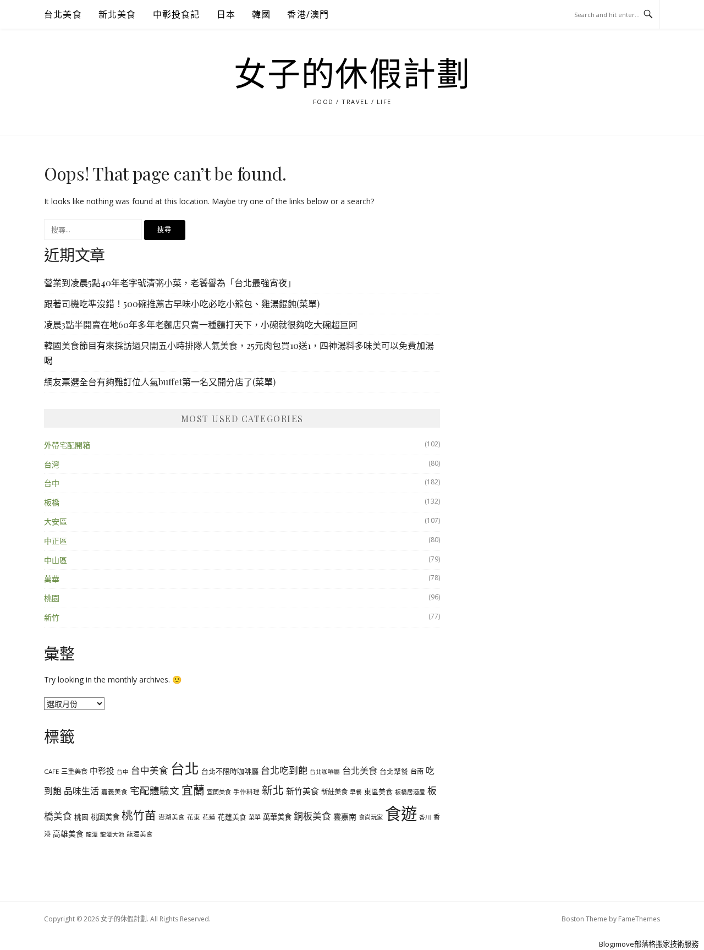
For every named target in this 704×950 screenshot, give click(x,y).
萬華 (51, 579)
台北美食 (63, 14)
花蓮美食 (232, 817)
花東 (193, 817)
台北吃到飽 (284, 770)
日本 (226, 14)
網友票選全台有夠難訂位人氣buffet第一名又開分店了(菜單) (160, 381)
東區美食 (378, 791)
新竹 (51, 617)
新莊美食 (334, 791)
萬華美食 (277, 817)
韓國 (261, 14)
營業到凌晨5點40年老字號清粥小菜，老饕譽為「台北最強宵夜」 (170, 282)
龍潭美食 (140, 834)
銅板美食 (312, 816)
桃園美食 (105, 817)
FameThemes (639, 919)
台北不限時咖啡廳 (229, 771)
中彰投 (102, 770)
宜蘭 (193, 790)
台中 (51, 483)
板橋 (51, 502)
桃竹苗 (139, 815)
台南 (417, 771)
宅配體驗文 (154, 790)
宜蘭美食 (219, 792)
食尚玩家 (371, 817)
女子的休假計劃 (352, 75)
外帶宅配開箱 (67, 445)
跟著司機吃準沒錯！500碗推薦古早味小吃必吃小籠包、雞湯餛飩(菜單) (182, 303)
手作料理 (246, 792)
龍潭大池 (112, 834)
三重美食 (74, 771)
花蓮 (209, 817)
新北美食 (117, 14)
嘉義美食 (114, 792)
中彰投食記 (176, 14)
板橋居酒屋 (410, 792)
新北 (273, 790)
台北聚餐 (394, 771)
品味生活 (81, 791)
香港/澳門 (308, 14)
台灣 (51, 464)
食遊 (401, 813)
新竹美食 (302, 790)
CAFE (51, 771)
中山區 (55, 560)
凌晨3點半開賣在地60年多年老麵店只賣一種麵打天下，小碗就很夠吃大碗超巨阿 (201, 324)
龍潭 (92, 834)
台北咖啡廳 (325, 772)
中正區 (55, 541)
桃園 (51, 598)
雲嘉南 (344, 816)
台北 (184, 768)
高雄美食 (68, 833)
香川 (425, 817)
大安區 (55, 521)
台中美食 (149, 770)
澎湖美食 (171, 817)
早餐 (356, 792)
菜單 (255, 817)
